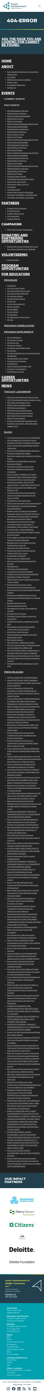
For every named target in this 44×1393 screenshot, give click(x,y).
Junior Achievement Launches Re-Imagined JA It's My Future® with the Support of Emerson (21, 735)
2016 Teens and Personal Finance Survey (23, 397)
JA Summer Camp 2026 (16, 182)
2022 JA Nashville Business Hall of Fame (22, 124)
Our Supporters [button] (13, 1329)
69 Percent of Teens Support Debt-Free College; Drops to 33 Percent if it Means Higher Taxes (22, 727)
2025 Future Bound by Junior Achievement (24, 503)
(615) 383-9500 (11, 1297)
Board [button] (9, 1339)
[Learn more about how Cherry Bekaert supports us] (22, 1214)
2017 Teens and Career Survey (18, 403)
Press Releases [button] (13, 1347)
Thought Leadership (17, 391)
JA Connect (11, 351)
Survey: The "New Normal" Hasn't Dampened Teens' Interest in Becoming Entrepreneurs (22, 885)
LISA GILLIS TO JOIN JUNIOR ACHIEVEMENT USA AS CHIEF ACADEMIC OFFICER (23, 1153)
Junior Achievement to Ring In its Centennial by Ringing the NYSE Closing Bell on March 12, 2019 (22, 743)
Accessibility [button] (36, 1382)
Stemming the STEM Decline (18, 548)
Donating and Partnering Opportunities (15, 238)
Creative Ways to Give (15, 214)
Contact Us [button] (10, 1294)
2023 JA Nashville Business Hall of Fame (22, 140)
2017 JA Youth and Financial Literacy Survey (24, 400)
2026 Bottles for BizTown (17, 171)
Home (7, 61)
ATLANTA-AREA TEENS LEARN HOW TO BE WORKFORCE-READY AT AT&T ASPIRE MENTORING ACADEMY (23, 851)
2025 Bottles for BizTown (17, 161)
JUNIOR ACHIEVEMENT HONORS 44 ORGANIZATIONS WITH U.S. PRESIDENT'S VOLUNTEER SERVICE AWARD (23, 864)
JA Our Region (12, 312)
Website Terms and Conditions (19, 80)
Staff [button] (9, 1337)
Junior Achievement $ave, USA (19, 366)
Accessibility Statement (16, 85)
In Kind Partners (13, 211)
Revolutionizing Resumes (17, 606)
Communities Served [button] (15, 1342)
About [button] (9, 1335)
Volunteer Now (13, 260)
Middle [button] (9, 1362)
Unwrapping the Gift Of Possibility (20, 572)
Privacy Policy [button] (25, 1382)
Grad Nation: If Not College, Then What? (22, 527)
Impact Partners (13, 219)
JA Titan (10, 320)
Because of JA (12, 566)
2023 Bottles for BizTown (17, 132)
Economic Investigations (16, 369)
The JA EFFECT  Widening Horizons (21, 643)
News (7, 386)
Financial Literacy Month (16, 177)
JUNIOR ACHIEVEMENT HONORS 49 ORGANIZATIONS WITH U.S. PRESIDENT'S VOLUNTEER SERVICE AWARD (23, 814)
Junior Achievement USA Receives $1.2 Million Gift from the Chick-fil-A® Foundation (22, 929)
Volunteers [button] (12, 1308)
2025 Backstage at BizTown (18, 158)
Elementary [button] (11, 1360)
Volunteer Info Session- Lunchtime (20, 198)
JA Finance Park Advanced (17, 294)
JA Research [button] (12, 1344)
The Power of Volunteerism (17, 569)
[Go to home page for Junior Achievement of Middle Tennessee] (15, 6)
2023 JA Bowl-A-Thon (15, 135)
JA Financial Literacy (15, 296)
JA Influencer (12, 364)
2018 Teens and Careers (16, 408)
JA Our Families (13, 307)
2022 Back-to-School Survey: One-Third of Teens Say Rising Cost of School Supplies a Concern (23, 658)
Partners (10, 203)
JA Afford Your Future (15, 372)
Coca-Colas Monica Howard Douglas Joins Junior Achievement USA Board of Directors (23, 979)
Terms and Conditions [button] (11, 1382)
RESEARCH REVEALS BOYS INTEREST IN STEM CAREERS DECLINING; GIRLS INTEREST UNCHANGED (23, 1019)
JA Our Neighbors (14, 337)
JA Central (11, 77)
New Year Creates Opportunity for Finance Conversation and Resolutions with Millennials (23, 1077)
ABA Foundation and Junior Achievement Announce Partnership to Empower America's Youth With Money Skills (23, 709)
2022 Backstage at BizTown (18, 111)
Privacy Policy (12, 82)
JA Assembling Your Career (17, 359)
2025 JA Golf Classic (14, 163)
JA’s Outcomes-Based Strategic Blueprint (23, 451)
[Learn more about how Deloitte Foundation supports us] (22, 1263)
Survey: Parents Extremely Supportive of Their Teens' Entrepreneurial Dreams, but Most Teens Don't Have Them (23, 1048)
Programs (10, 280)
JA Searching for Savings (16, 361)
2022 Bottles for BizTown (17, 114)
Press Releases (13, 672)
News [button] (9, 1352)
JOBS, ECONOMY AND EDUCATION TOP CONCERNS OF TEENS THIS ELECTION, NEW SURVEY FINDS (23, 1145)
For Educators (16, 274)
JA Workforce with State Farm (19, 501)
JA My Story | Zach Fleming (17, 632)
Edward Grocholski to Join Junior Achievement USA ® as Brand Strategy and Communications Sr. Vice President (24, 1084)
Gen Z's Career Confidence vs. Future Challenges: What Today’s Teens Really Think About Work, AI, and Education (22, 477)
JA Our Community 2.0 (16, 304)
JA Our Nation (12, 309)
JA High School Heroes (16, 299)
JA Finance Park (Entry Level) (18, 291)
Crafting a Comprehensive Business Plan (22, 574)
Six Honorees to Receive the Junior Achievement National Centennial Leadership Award (20, 964)
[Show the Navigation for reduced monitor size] (39, 6)
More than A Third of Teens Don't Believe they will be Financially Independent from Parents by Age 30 (23, 772)
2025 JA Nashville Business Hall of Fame (22, 166)
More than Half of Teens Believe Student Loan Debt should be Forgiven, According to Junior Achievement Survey (23, 971)
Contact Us (11, 88)
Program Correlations (19, 325)
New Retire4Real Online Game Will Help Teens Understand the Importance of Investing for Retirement (23, 830)
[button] (9, 1389)
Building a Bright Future (16, 603)
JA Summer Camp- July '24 (17, 184)
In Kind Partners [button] (13, 1331)
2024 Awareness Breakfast (17, 142)
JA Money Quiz (13, 343)
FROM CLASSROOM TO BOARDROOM (22, 678)
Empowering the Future (16, 614)
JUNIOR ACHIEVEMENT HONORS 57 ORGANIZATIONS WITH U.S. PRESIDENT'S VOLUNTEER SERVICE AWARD (23, 1027)
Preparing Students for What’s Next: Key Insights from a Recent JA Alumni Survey (24, 456)
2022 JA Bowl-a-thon (15, 119)
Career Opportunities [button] (15, 1349)
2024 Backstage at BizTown (18, 145)
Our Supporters (13, 216)
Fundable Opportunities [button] (17, 1326)
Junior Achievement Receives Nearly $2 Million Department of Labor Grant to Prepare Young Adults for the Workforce (23, 822)
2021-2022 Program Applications (19, 230)
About (8, 66)
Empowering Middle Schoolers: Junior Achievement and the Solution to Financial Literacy (23, 598)
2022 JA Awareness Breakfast (18, 116)
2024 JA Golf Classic (14, 150)
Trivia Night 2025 (13, 190)
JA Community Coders (16, 288)
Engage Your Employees (16, 208)
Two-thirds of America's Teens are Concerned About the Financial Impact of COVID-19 (23, 837)
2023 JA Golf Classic (14, 137)
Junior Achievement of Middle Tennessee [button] (19, 1371)
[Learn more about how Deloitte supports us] (22, 1251)
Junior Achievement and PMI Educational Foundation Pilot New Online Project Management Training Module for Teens (23, 701)
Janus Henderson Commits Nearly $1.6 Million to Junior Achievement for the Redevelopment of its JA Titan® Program (23, 956)
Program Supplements (18, 332)
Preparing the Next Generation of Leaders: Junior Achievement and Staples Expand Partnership (23, 445)
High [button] (9, 1365)
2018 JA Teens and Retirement (19, 405)
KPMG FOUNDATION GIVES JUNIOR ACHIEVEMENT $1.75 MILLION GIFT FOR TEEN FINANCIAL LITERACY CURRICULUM (24, 1113)
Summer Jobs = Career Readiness (20, 530)
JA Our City (11, 301)
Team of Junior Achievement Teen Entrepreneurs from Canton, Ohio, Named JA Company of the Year (23, 943)
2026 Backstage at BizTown (18, 169)
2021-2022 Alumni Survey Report (20, 416)
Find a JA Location (14, 1375)
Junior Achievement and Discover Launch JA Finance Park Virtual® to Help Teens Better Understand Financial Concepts (23, 780)
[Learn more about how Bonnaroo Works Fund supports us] (22, 1201)
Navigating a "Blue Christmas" (18, 577)
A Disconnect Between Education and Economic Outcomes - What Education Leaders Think (22, 423)
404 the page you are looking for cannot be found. (21, 42)
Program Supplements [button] (16, 1318)
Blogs (8, 432)
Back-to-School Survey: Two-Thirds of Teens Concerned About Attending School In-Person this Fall (23, 788)
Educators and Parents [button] (18, 1316)
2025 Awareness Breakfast (17, 155)
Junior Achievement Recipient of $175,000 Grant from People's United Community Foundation (23, 1040)
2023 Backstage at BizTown (18, 129)
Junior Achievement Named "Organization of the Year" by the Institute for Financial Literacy (23, 877)
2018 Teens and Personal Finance (20, 413)
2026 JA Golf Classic (14, 174)
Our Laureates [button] (13, 1354)
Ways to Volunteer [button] (14, 1310)
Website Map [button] (17, 1384)
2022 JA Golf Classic (14, 121)
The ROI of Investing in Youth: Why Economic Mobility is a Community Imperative (20, 469)
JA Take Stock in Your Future (18, 317)
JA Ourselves (12, 315)
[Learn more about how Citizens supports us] (22, 1226)
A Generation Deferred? (16, 556)
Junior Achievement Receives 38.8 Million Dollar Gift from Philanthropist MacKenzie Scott (23, 751)
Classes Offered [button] (13, 1313)
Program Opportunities (15, 267)
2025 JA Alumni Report (16, 418)
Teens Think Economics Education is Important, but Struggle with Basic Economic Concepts (21, 901)
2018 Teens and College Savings (19, 411)
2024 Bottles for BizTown (17, 148)
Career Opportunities (15, 378)
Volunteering (15, 254)
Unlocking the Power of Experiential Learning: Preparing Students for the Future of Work (21, 495)
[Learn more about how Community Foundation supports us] (22, 1238)
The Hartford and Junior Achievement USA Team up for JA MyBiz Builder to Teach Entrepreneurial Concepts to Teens (24, 795)
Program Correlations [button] (15, 1321)
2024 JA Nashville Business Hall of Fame (22, 153)
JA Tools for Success (15, 340)
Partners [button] (11, 1324)
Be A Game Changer (15, 640)
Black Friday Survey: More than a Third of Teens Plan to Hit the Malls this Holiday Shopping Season (23, 893)
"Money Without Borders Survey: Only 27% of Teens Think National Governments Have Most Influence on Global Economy (24, 759)
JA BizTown (11, 286)
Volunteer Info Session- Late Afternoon (22, 195)
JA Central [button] (27, 1384)
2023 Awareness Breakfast (17, 127)
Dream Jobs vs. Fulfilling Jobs (18, 559)
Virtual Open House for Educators (20, 192)
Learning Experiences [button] (17, 1358)
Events (8, 93)
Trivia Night (11, 187)
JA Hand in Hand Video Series (18, 348)
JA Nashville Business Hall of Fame (20, 179)
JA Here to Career (14, 345)
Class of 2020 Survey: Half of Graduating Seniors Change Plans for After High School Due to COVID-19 (24, 682)
